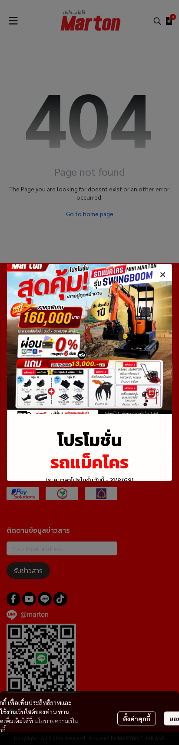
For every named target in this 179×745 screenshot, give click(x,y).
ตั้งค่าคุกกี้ (136, 718)
